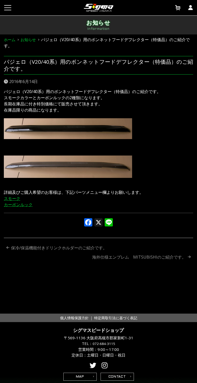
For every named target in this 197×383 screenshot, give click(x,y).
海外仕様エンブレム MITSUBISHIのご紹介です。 (139, 257)
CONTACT (117, 376)
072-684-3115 (104, 343)
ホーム (9, 39)
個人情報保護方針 (74, 317)
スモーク (12, 198)
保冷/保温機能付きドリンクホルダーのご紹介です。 (59, 248)
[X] (98, 222)
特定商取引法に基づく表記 (115, 317)
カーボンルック (18, 204)
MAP (80, 376)
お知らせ (28, 39)
